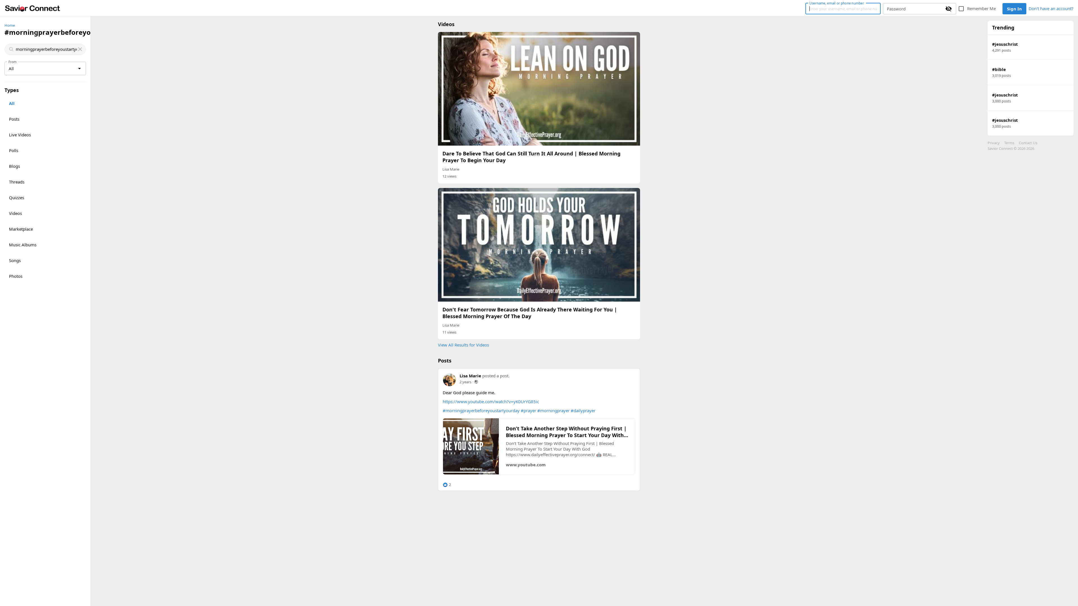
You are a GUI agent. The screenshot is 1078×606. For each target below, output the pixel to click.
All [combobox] (11, 68)
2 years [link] (465, 381)
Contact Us (1028, 142)
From (12, 61)
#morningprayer (553, 410)
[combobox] (45, 49)
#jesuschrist (1005, 44)
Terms (1009, 142)
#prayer (528, 410)
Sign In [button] (1014, 9)
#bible (999, 69)
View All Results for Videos (463, 345)
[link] (32, 8)
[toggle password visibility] (948, 8)
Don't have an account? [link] (1051, 8)
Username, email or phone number (836, 3)
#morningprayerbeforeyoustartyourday (481, 410)
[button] (447, 484)
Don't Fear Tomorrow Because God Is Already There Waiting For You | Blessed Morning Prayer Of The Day (529, 313)
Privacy (994, 142)
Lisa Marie (450, 169)
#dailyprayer (583, 410)
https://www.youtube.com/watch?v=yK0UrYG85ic (491, 401)
